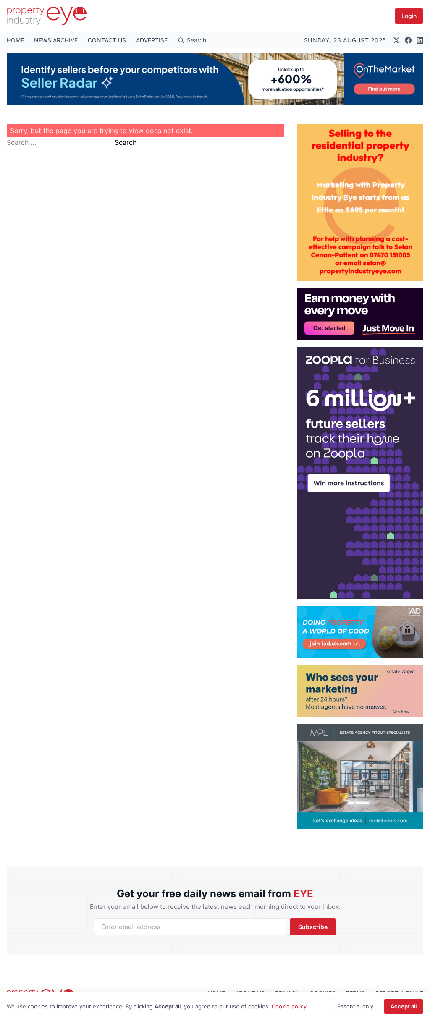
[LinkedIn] (420, 40)
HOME (15, 40)
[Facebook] (408, 40)
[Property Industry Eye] (47, 16)
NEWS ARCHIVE (56, 40)
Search (125, 142)
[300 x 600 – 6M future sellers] (360, 473)
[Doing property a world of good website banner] (360, 632)
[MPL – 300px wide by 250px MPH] (360, 776)
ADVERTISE (152, 40)
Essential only (355, 1006)
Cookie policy (289, 1006)
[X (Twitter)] (396, 40)
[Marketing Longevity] (360, 691)
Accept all (404, 1006)
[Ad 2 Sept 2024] (360, 202)
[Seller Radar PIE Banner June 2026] (215, 79)
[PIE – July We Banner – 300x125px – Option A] (360, 314)
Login (409, 15)
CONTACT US (107, 40)
